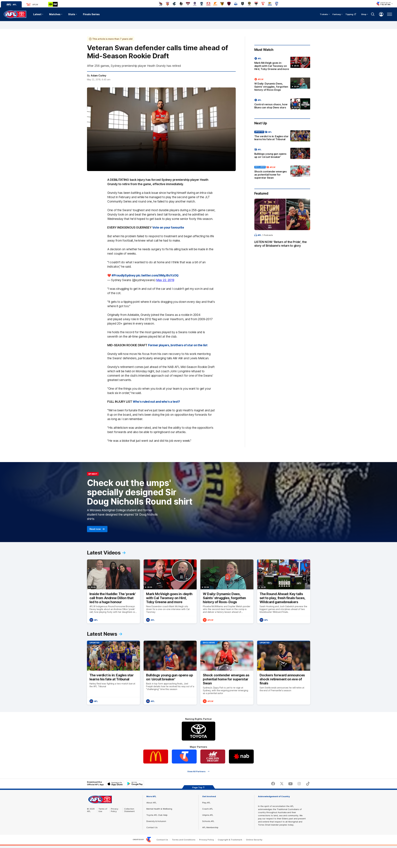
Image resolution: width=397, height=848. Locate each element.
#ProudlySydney (123, 275)
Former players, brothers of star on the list (177, 345)
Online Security (254, 840)
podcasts (268, 235)
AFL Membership (210, 827)
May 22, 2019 (165, 280)
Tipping (349, 14)
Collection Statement (129, 810)
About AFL (151, 802)
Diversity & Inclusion (156, 821)
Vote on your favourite (168, 227)
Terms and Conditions (183, 840)
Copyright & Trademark (230, 840)
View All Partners (196, 771)
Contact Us (152, 827)
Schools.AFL (208, 821)
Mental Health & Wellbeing (159, 809)
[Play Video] (161, 129)
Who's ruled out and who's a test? (156, 401)
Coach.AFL (207, 809)
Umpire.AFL (207, 815)
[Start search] (373, 14)
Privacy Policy (114, 810)
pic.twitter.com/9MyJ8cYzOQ (157, 275)
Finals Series (91, 14)
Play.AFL (206, 802)
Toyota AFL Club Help (156, 815)
